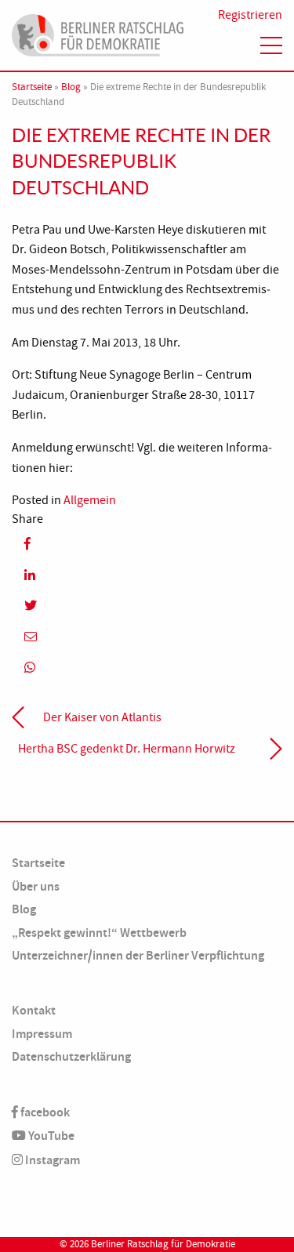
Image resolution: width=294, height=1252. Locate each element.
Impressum (42, 1033)
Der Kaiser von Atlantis (102, 717)
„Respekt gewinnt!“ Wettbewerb (99, 932)
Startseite (32, 87)
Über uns (36, 886)
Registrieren (250, 15)
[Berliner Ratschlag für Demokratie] (98, 33)
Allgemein (90, 500)
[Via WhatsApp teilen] (147, 667)
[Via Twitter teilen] (147, 605)
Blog (71, 87)
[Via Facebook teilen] (147, 543)
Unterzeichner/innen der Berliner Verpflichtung (138, 955)
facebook (44, 1112)
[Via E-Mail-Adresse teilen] (147, 636)
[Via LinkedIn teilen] (147, 575)
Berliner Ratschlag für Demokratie (163, 1244)
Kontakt (34, 1010)
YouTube (50, 1135)
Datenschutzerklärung (71, 1056)
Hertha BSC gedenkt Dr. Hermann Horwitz (126, 749)
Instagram (51, 1160)
